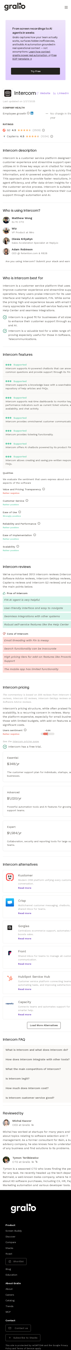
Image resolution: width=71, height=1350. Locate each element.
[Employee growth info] (28, 113)
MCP (8, 1311)
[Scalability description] (17, 546)
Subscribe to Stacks (25, 1337)
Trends (9, 1306)
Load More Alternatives (44, 1025)
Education (11, 1274)
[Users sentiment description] (25, 730)
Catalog (10, 1300)
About (9, 1289)
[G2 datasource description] (43, 130)
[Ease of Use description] (19, 512)
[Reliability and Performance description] (39, 523)
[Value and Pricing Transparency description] (43, 489)
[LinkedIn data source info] (32, 113)
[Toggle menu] (66, 7)
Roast (9, 1253)
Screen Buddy (14, 1230)
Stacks (9, 1248)
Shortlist (18, 1261)
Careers (10, 1294)
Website (45, 93)
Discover (10, 1236)
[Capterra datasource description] (51, 136)
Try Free (35, 71)
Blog (8, 1269)
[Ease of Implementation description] (34, 534)
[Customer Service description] (27, 500)
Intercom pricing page (26, 741)
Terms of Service (25, 1348)
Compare (11, 1242)
